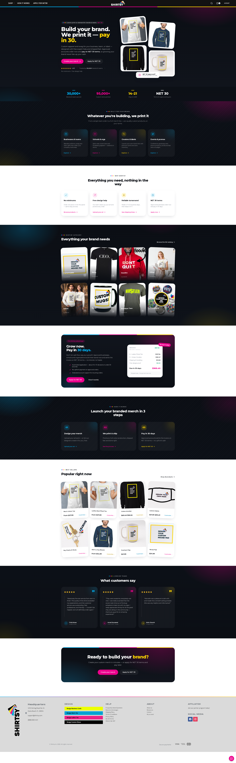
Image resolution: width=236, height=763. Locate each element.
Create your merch (71, 61)
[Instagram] (195, 719)
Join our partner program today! (199, 708)
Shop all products (167, 477)
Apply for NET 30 (93, 61)
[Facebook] (190, 719)
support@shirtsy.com (35, 716)
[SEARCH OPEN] (212, 3)
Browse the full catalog (165, 242)
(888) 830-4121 (33, 720)
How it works (93, 380)
